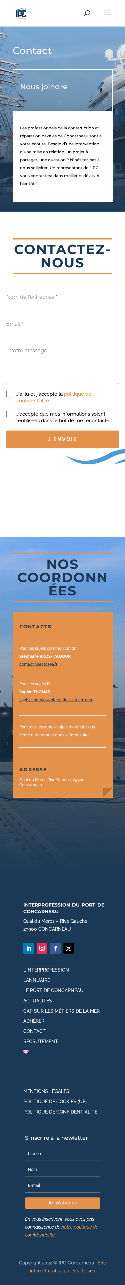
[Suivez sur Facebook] (55, 948)
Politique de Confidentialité (60, 1112)
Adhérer (33, 1021)
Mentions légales (46, 1091)
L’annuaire (36, 980)
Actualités (37, 1000)
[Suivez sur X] (68, 948)
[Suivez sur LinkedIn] (28, 948)
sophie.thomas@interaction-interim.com (56, 700)
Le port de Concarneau (53, 990)
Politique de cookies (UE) (55, 1101)
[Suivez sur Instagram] (42, 948)
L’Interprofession (46, 970)
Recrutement (40, 1041)
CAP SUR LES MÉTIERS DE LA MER (61, 1011)
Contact (34, 1031)
